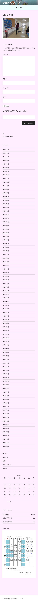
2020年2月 (6, 414)
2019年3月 (6, 435)
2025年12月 (6, 175)
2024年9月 (6, 225)
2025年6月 (6, 196)
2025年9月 (6, 185)
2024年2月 (6, 251)
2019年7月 (6, 432)
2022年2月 (6, 330)
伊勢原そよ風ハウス (12, 2)
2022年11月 (6, 298)
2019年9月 (6, 428)
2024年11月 (6, 218)
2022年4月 (6, 323)
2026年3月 (6, 164)
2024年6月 (6, 236)
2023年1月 (6, 290)
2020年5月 (6, 403)
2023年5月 (6, 276)
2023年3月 (6, 283)
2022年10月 (6, 301)
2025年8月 (6, 189)
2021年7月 (6, 356)
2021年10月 (6, 345)
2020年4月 (6, 406)
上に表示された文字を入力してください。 (15, 111)
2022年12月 (6, 294)
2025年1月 (6, 211)
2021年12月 (6, 338)
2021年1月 (6, 377)
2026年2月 (6, 167)
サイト (5, 97)
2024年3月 (6, 247)
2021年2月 (6, 374)
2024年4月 (6, 243)
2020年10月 (6, 388)
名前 (5, 79)
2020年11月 (6, 385)
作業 (4, 461)
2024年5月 (6, 240)
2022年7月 (6, 312)
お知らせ (5, 457)
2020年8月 (6, 395)
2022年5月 (6, 319)
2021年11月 (6, 341)
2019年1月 (6, 439)
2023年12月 (6, 258)
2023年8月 (6, 269)
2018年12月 (6, 442)
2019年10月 (6, 424)
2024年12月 (6, 214)
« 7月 (9, 501)
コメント (6, 54)
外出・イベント (7, 464)
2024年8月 (6, 229)
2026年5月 (6, 157)
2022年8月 (6, 309)
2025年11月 (6, 178)
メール (5, 88)
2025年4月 (6, 204)
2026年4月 (6, 160)
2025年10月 (6, 182)
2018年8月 (6, 446)
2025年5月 (6, 200)
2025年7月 (6, 193)
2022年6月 (6, 316)
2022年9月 (6, 305)
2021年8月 (6, 352)
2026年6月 (6, 153)
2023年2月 (6, 287)
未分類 (5, 468)
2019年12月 (6, 421)
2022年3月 (6, 327)
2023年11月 (6, 262)
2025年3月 (6, 207)
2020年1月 (6, 417)
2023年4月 (6, 280)
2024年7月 (6, 233)
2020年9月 (6, 392)
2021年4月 (6, 367)
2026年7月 (6, 149)
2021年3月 (6, 370)
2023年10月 (6, 265)
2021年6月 (6, 359)
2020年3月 (6, 410)
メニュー (19, 7)
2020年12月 (6, 381)
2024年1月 (6, 254)
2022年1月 (6, 334)
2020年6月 (6, 399)
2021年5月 (6, 363)
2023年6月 (6, 272)
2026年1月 (6, 171)
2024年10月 (6, 222)
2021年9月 (6, 348)
